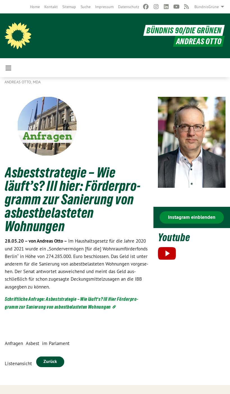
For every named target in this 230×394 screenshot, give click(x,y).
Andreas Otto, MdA (22, 82)
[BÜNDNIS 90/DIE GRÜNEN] (17, 35)
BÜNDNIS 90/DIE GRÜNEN (184, 30)
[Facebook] (146, 6)
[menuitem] (35, 6)
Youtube (174, 237)
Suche (86, 6)
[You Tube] (176, 6)
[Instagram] (156, 6)
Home (35, 6)
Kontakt (51, 6)
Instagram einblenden (191, 217)
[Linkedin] (166, 6)
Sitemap (69, 6)
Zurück (50, 361)
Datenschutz (128, 6)
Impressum (104, 6)
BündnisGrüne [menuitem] (206, 6)
